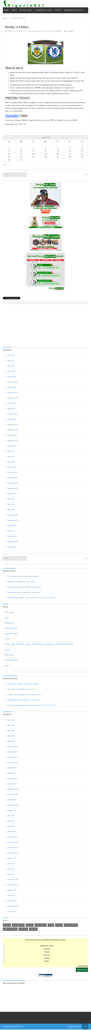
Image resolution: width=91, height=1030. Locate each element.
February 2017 (12, 414)
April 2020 (11, 371)
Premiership (58, 31)
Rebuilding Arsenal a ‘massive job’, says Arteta (23, 592)
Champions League (43, 10)
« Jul (4, 165)
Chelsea (31, 31)
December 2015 (13, 478)
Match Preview (47, 31)
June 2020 (11, 361)
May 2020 (11, 366)
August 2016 (12, 446)
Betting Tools (25, 10)
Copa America (40, 925)
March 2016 (12, 467)
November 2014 (13, 515)
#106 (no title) (9, 612)
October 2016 (12, 435)
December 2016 (13, 424)
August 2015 (12, 494)
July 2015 (11, 499)
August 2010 (12, 547)
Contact (58, 10)
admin (9, 31)
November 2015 (13, 483)
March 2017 (12, 408)
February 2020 (12, 382)
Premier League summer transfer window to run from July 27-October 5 (32, 598)
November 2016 (13, 430)
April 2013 (11, 531)
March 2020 (12, 377)
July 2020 (11, 355)
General (38, 31)
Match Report (9, 655)
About (14, 10)
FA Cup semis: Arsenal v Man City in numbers (23, 576)
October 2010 (12, 536)
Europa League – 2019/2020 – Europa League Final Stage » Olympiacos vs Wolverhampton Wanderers (39, 644)
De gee (50, 925)
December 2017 (13, 393)
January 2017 (12, 419)
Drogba (59, 925)
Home (6, 10)
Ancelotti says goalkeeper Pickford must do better (24, 587)
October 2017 (12, 403)
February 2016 (12, 472)
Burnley (7, 925)
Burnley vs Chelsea (16, 27)
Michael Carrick (71, 925)
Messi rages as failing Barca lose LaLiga (21, 582)
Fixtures (7, 649)
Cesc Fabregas (18, 925)
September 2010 (13, 541)
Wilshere (33, 929)
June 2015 (11, 504)
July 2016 (11, 451)
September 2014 (13, 520)
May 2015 (11, 510)
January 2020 (12, 387)
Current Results (83, 966)
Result (7, 665)
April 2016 (11, 462)
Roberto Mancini (10, 929)
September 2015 (13, 488)
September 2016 (13, 440)
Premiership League (11, 660)
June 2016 (11, 456)
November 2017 (13, 398)
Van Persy (23, 929)
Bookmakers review (73, 10)
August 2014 (12, 526)
